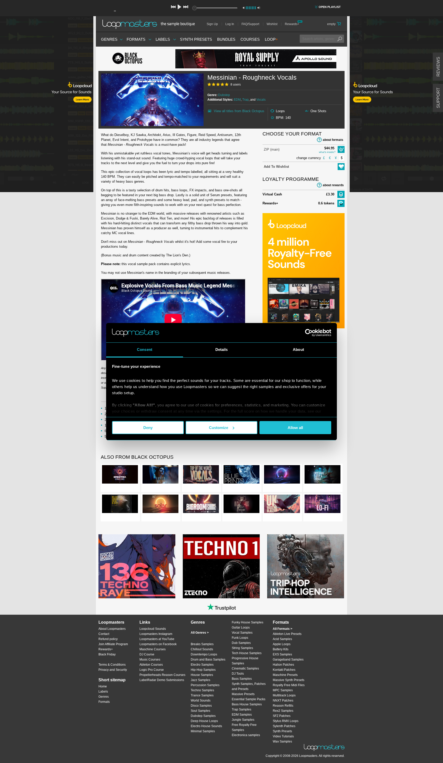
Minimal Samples (203, 731)
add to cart (341, 149)
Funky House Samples (247, 622)
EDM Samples (242, 714)
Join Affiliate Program (113, 644)
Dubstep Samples (203, 716)
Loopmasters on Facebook (158, 644)
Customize (218, 427)
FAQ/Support (250, 24)
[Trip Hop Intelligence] (305, 566)
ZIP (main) (271, 149)
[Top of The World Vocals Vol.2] (201, 475)
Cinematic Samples (245, 668)
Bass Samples (242, 679)
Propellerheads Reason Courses (162, 675)
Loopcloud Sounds (152, 629)
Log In (229, 24)
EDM (237, 99)
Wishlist (272, 24)
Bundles (226, 39)
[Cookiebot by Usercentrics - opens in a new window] (308, 333)
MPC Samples (283, 690)
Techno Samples (202, 690)
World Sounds (200, 700)
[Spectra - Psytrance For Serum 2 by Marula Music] (120, 475)
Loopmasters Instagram (155, 634)
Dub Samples (241, 643)
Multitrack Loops (284, 695)
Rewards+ (292, 24)
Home (102, 686)
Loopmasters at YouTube (156, 639)
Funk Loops (240, 638)
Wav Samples (282, 741)
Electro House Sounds (206, 726)
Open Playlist (330, 6)
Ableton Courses (151, 664)
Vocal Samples (242, 632)
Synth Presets (196, 39)
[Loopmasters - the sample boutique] (150, 24)
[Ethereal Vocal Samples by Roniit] (160, 475)
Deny (148, 427)
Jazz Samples (200, 680)
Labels (163, 39)
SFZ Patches (281, 716)
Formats (136, 39)
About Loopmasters (112, 629)
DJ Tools (238, 673)
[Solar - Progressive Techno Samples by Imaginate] (160, 505)
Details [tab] (221, 349)
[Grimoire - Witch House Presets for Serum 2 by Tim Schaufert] (241, 505)
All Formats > (282, 629)
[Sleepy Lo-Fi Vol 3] (322, 505)
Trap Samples (241, 709)
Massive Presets (243, 694)
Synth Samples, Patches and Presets (249, 686)
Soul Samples (200, 711)
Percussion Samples (205, 685)
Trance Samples (202, 695)
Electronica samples (246, 735)
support (438, 98)
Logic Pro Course (151, 670)
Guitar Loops (241, 627)
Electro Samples (202, 664)
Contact (103, 634)
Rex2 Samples (283, 711)
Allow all (295, 427)
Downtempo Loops (204, 654)
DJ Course (146, 654)
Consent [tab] (144, 349)
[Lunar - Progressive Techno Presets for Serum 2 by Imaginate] (282, 475)
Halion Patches (283, 664)
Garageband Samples (288, 659)
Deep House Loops (204, 721)
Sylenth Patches (284, 726)
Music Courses (149, 659)
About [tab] (298, 349)
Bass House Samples (247, 704)
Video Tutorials (283, 736)
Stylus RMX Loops (285, 721)
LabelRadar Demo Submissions (161, 680)
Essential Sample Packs (248, 699)
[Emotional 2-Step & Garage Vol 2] (322, 475)
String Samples (242, 648)
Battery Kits (280, 649)
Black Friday (107, 654)
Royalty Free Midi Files (289, 685)
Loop (271, 39)
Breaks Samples (202, 644)
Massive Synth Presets (288, 680)
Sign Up (212, 24)
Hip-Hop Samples (203, 670)
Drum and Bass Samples (208, 659)
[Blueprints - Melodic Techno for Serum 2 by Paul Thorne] (241, 475)
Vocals (261, 99)
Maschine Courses (152, 649)
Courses (250, 39)
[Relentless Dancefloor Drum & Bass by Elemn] (120, 505)
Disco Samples (201, 705)
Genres (109, 39)
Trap (245, 99)
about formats (333, 140)
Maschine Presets (285, 675)
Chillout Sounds (202, 649)
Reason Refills (283, 705)
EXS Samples (282, 654)
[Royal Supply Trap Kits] (255, 58)
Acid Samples (282, 639)
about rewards (333, 185)
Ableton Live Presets (287, 634)
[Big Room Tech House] (201, 505)
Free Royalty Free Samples (244, 727)
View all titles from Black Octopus (239, 111)
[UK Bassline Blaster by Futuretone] (282, 505)
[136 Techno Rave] (136, 566)
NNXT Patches (283, 700)
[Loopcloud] (46, 105)
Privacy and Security (112, 670)
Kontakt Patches (284, 670)
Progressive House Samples (245, 660)
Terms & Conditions (112, 664)
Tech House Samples (246, 653)
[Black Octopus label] (136, 59)
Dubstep (224, 95)
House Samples (202, 675)
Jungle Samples (243, 720)
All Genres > (200, 632)
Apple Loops (281, 644)
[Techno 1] (221, 566)
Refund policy (108, 639)
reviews (438, 67)
